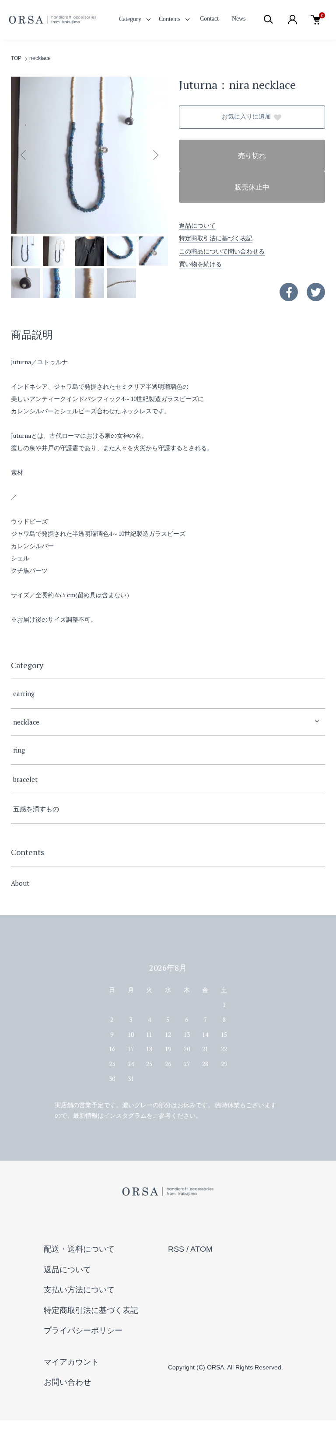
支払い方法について (79, 1289)
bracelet (25, 779)
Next (154, 155)
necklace (40, 58)
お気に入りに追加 (246, 116)
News (238, 18)
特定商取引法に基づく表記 (215, 238)
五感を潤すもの (36, 808)
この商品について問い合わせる (222, 251)
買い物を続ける (200, 264)
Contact (209, 18)
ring (19, 750)
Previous (24, 155)
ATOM (201, 1249)
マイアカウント (71, 1362)
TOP (16, 58)
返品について (197, 225)
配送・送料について (79, 1249)
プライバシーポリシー (83, 1330)
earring (24, 693)
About (20, 883)
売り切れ (252, 155)
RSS (176, 1249)
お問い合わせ (67, 1382)
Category (130, 19)
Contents (169, 19)
